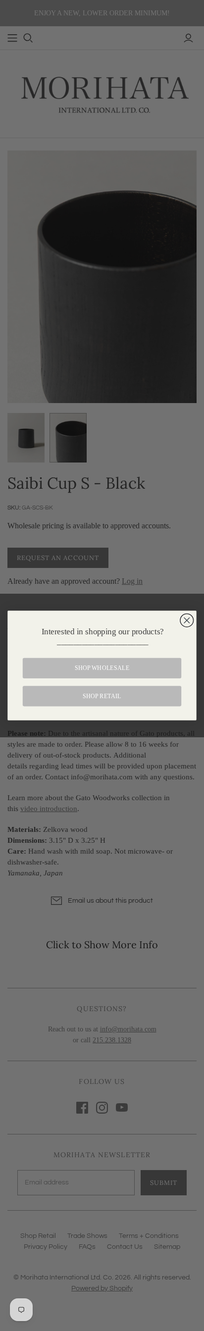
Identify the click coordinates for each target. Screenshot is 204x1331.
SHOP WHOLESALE (102, 668)
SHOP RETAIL (102, 696)
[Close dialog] (187, 620)
